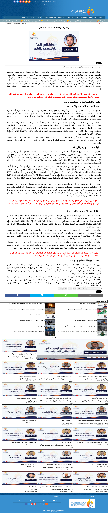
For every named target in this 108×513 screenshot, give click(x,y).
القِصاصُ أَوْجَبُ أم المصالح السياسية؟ (45, 20)
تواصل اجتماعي (52, 17)
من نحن (23, 17)
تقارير (18, 17)
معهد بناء (45, 17)
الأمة (88, 288)
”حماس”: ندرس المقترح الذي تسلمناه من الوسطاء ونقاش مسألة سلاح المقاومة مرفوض (77, 332)
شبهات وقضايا (84, 17)
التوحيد (69, 288)
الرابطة (100, 17)
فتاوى (90, 17)
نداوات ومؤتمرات (61, 17)
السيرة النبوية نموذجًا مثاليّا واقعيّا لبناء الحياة (24, 20)
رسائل (97, 288)
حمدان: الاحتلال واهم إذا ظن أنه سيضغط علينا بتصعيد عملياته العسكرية (29, 332)
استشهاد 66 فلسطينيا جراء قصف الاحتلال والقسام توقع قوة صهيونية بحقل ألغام (27, 303)
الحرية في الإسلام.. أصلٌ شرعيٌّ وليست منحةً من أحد (68, 20)
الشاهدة (83, 288)
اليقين (59, 288)
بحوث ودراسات (75, 17)
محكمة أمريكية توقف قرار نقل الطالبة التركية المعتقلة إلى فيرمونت (30, 320)
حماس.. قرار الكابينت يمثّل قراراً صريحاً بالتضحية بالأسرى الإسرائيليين (82, 309)
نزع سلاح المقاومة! (41, 326)
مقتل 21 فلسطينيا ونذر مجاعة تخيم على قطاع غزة (86, 320)
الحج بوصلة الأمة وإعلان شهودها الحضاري (88, 303)
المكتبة (39, 17)
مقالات (68, 17)
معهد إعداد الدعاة (31, 17)
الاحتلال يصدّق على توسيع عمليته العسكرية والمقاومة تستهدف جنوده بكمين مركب (26, 309)
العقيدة (64, 288)
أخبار (95, 17)
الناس (78, 288)
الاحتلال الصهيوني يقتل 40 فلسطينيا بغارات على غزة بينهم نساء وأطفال (81, 326)
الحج (92, 288)
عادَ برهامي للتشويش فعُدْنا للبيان (37, 315)
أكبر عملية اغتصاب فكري (91, 315)
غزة (74, 288)
